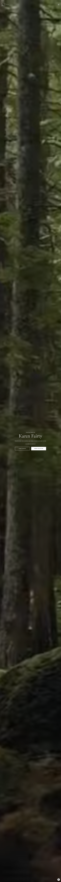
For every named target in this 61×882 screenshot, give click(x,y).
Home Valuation (38, 448)
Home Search (22, 448)
